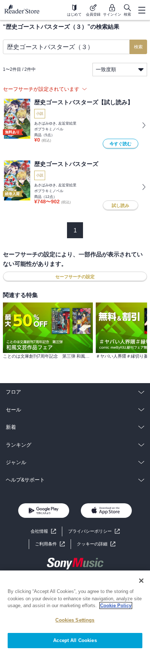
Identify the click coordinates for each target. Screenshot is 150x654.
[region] (75, 612)
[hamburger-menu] (141, 10)
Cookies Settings (74, 620)
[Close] (141, 581)
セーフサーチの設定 (75, 276)
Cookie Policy (115, 605)
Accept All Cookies (74, 640)
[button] (96, 544)
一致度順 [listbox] (106, 69)
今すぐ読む (120, 143)
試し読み (120, 205)
